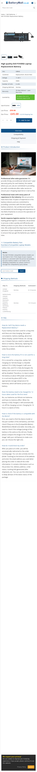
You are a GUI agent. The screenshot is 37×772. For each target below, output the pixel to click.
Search (22, 271)
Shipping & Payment (18, 138)
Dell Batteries (11, 14)
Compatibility (18, 134)
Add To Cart (25, 120)
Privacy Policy (21, 767)
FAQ (18, 142)
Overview (18, 131)
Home (3, 14)
